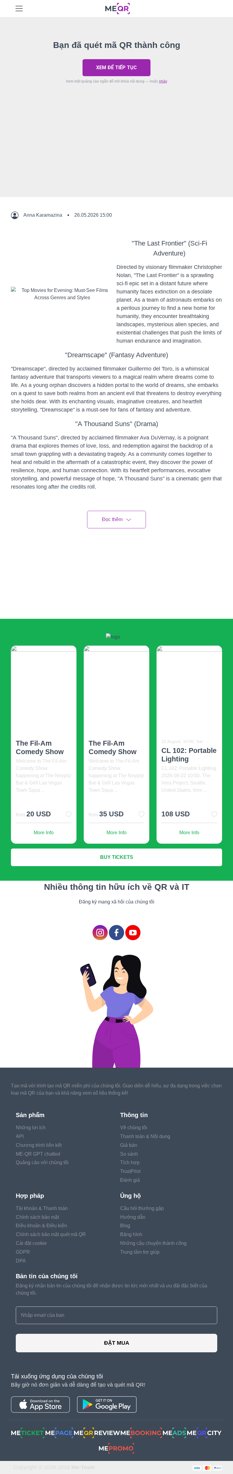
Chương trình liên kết (39, 1145)
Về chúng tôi (133, 1127)
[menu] (19, 8)
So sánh (129, 1154)
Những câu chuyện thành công (153, 1243)
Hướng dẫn (132, 1217)
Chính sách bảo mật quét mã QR (51, 1234)
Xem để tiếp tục (116, 67)
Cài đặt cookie (31, 1243)
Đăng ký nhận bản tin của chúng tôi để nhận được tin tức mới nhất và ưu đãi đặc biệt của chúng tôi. (111, 1289)
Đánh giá (130, 1180)
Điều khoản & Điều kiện (41, 1225)
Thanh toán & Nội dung (145, 1136)
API (20, 1136)
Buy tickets (116, 857)
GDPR (23, 1252)
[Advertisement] (116, 154)
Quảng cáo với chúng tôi (42, 1162)
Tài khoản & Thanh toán (42, 1208)
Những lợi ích (31, 1127)
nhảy (163, 81)
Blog (125, 1225)
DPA (21, 1260)
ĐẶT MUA (116, 1343)
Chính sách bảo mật (37, 1217)
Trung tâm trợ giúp (140, 1252)
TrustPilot (130, 1171)
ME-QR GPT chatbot (38, 1154)
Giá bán (128, 1145)
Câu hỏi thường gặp (142, 1208)
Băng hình (131, 1234)
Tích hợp (130, 1162)
